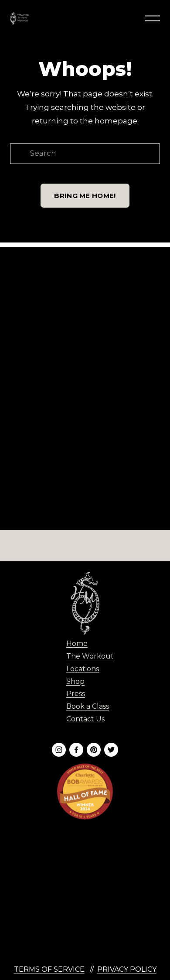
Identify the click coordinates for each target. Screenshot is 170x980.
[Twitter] (111, 750)
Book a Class (87, 706)
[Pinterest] (94, 750)
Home (77, 643)
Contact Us (85, 719)
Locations (82, 669)
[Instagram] (59, 750)
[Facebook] (76, 750)
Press (75, 694)
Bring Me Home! (85, 195)
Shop (75, 681)
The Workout (90, 656)
